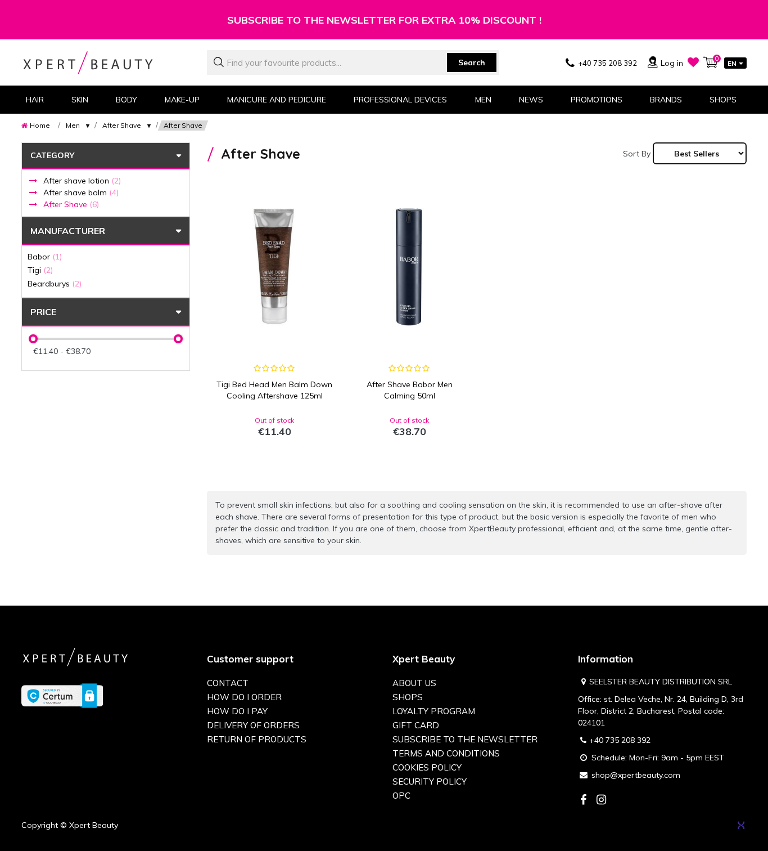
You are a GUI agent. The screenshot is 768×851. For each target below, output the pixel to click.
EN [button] (732, 63)
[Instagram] (601, 800)
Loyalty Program (433, 711)
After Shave (121, 125)
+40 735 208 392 (619, 740)
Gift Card (415, 725)
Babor (45, 256)
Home (40, 125)
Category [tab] (52, 155)
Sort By (636, 154)
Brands (666, 100)
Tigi (40, 270)
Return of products (256, 739)
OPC (401, 795)
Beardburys (55, 283)
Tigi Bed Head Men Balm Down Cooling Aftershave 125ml (274, 390)
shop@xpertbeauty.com (635, 775)
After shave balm (81, 192)
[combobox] (353, 62)
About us (414, 683)
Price (43, 311)
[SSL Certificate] (62, 695)
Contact (228, 683)
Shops (723, 100)
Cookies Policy (427, 767)
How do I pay (237, 711)
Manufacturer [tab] (67, 230)
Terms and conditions (446, 753)
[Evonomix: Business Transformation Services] (741, 825)
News (531, 100)
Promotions (596, 100)
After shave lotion (82, 181)
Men (73, 125)
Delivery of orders (253, 725)
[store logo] (105, 62)
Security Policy (429, 781)
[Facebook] (583, 800)
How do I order (244, 697)
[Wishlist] (693, 62)
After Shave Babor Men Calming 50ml (410, 390)
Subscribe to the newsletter (464, 739)
